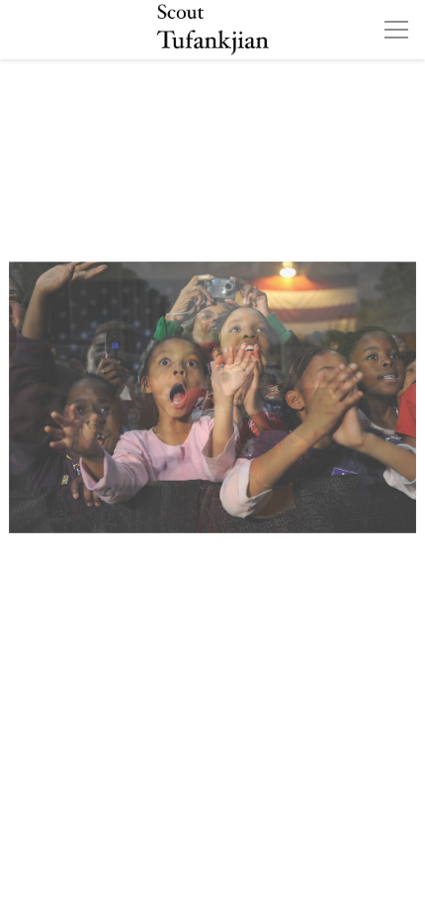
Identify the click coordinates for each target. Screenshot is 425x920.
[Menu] (396, 29)
